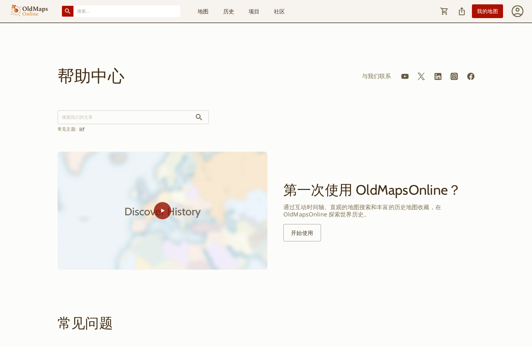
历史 (228, 11)
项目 (254, 11)
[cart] (444, 11)
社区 (279, 11)
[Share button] (461, 11)
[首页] (29, 11)
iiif (81, 129)
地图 (203, 11)
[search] (199, 117)
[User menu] (517, 11)
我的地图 (487, 11)
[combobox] (127, 11)
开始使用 (302, 232)
